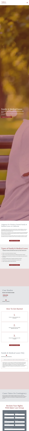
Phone (5, 416)
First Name (5, 413)
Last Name (16, 413)
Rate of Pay (16, 420)
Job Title (5, 420)
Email (16, 416)
